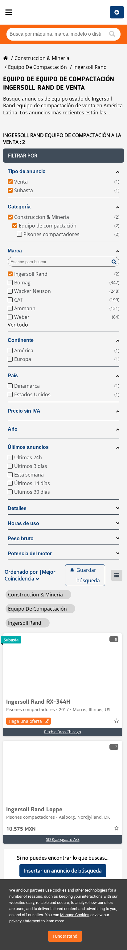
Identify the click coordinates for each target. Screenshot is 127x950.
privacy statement (24, 921)
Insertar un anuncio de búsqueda (63, 870)
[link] (62, 664)
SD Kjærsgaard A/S (63, 839)
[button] (63, 155)
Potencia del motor (30, 553)
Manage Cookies (74, 914)
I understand (65, 936)
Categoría (19, 206)
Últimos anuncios (28, 447)
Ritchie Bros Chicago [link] (62, 731)
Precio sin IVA (24, 411)
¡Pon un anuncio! (117, 12)
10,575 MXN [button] (21, 829)
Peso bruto (21, 538)
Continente (21, 340)
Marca (15, 250)
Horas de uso (23, 523)
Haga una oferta (25, 721)
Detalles (17, 508)
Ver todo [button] (18, 324)
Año (13, 429)
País (13, 375)
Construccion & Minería (41, 58)
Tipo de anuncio (27, 171)
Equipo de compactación (37, 67)
